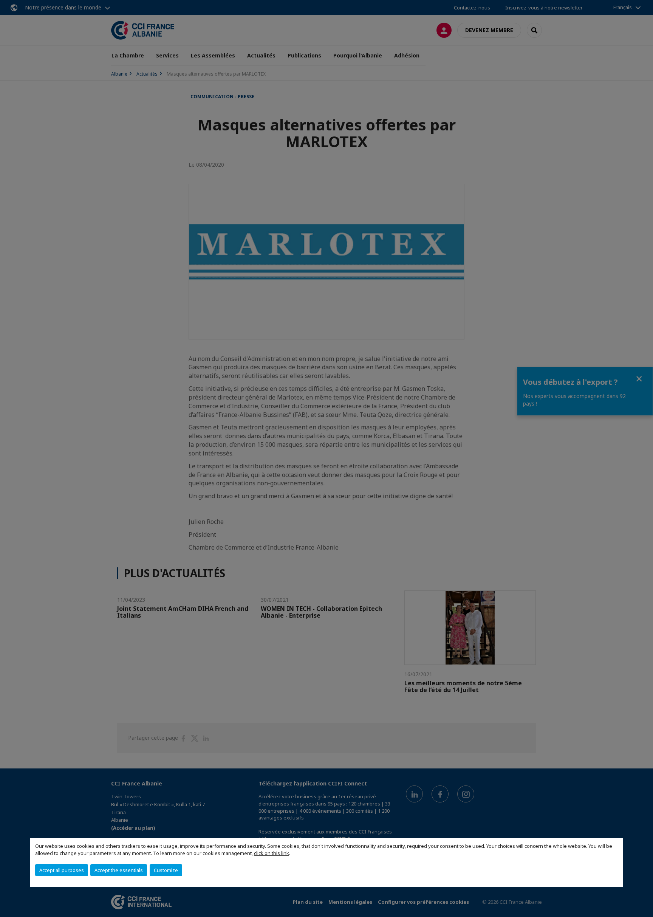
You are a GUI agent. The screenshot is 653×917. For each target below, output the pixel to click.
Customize (166, 870)
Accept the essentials (118, 870)
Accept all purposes (61, 870)
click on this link (271, 853)
